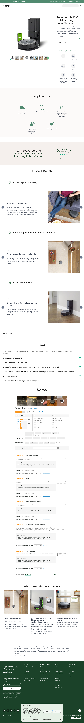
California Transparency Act (17, 715)
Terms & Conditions (13, 697)
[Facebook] (4, 710)
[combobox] (70, 5)
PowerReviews (34, 408)
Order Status (57, 1)
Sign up (12, 688)
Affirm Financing (43, 666)
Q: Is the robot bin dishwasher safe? (15, 363)
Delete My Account (58, 687)
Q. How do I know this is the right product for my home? (22, 381)
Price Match (57, 678)
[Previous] (3, 207)
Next (54, 574)
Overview (71, 666)
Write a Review (42, 411)
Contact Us (57, 666)
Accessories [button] (54, 6)
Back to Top (28, 574)
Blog (70, 676)
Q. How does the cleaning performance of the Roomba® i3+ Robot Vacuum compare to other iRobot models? (38, 352)
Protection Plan (43, 676)
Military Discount (43, 669)
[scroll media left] (16, 401)
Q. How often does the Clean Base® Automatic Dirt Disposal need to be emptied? (31, 367)
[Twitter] (14, 710)
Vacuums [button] (24, 6)
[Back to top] (79, 710)
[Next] (81, 207)
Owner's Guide (27, 680)
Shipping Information (59, 673)
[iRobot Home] (6, 6)
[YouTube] (18, 710)
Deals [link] (14, 9)
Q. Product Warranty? (10, 376)
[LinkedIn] (11, 710)
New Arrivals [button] (16, 6)
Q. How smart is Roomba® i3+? (13, 358)
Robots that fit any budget (29, 678)
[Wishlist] (79, 39)
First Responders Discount (45, 671)
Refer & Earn (42, 680)
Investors (71, 669)
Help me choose (27, 673)
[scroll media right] (68, 401)
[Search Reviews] (58, 448)
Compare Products (28, 676)
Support (52, 1)
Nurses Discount (43, 673)
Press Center (72, 671)
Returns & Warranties (59, 671)
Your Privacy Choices (7, 720)
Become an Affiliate (44, 678)
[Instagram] (7, 710)
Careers (71, 673)
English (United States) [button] (75, 1)
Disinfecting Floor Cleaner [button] (41, 6)
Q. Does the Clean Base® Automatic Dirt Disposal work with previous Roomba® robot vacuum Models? (38, 372)
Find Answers (57, 682)
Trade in (56, 676)
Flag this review (46, 473)
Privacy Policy (7, 697)
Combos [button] (31, 6)
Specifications (7, 333)
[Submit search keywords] (76, 6)
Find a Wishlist (57, 685)
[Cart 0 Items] (81, 6)
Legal (9, 715)
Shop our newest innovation (19, 1)
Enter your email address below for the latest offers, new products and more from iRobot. (11, 680)
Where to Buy (57, 680)
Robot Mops (26, 671)
